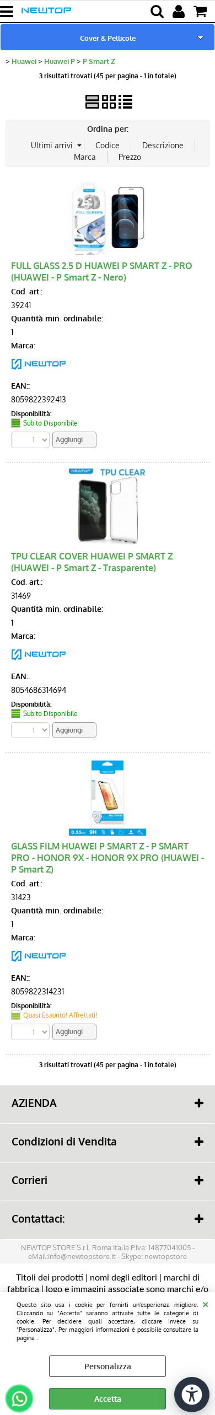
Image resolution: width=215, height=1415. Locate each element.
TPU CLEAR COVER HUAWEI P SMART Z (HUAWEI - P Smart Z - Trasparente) (92, 561)
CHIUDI (205, 1303)
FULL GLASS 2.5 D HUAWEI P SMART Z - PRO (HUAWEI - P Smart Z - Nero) (101, 271)
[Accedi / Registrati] (180, 11)
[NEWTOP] (38, 663)
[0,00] (201, 11)
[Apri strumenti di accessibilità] (191, 1394)
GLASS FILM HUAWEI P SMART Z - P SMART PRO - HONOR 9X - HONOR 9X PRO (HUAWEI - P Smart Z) (107, 857)
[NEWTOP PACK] (38, 372)
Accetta (107, 1398)
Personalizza (107, 1366)
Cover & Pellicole (108, 37)
